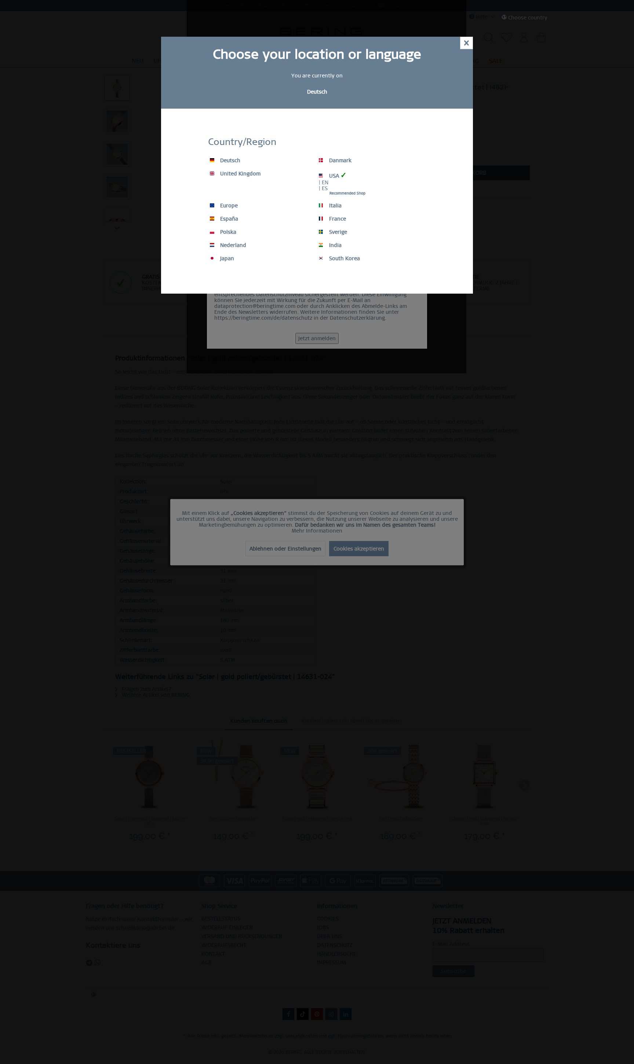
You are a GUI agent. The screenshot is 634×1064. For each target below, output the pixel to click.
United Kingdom (239, 174)
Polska (227, 232)
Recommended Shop (347, 193)
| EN (323, 182)
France (337, 219)
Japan (226, 258)
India (335, 245)
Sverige (337, 232)
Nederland (232, 245)
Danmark (339, 160)
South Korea (344, 258)
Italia (335, 205)
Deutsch (229, 160)
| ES (323, 188)
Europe (228, 205)
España (228, 219)
